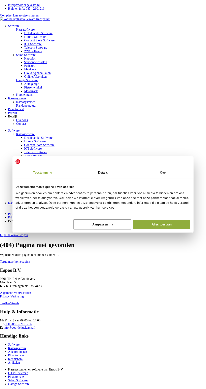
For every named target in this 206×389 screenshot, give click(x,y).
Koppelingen (24, 94)
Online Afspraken (35, 76)
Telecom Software (35, 47)
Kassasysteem (17, 98)
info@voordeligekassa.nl (19, 327)
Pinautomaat (16, 109)
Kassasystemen (25, 102)
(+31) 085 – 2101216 (18, 324)
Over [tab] (163, 172)
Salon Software (26, 55)
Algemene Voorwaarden (15, 292)
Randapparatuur (26, 105)
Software (14, 26)
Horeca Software (35, 36)
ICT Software (33, 44)
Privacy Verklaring (12, 296)
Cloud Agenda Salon (37, 73)
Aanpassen (100, 224)
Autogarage (31, 83)
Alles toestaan (162, 224)
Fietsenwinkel (33, 87)
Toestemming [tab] (42, 172)
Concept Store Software (39, 40)
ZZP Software (33, 51)
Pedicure (29, 65)
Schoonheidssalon (35, 62)
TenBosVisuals (9, 303)
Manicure (30, 69)
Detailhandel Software (38, 33)
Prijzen (12, 112)
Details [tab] (103, 172)
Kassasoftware (25, 29)
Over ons (22, 120)
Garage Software (27, 80)
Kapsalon (30, 58)
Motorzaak (31, 91)
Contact (21, 123)
